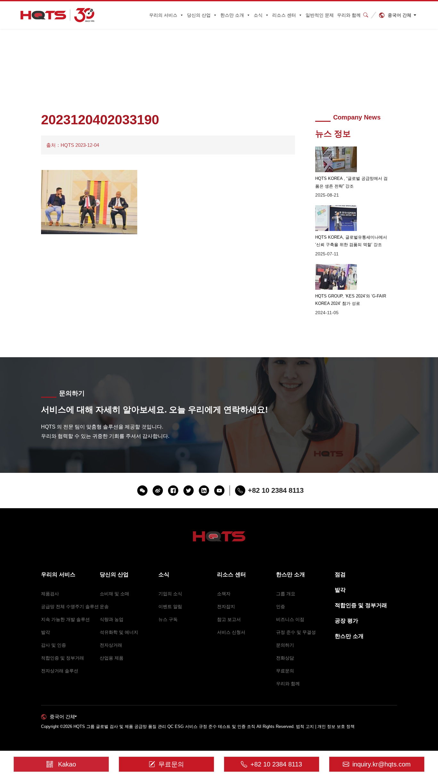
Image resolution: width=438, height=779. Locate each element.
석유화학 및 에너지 (119, 632)
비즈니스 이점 (290, 619)
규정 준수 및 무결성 (296, 632)
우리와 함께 (349, 15)
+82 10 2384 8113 (276, 764)
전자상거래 (111, 645)
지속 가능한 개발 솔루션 (65, 619)
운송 (104, 606)
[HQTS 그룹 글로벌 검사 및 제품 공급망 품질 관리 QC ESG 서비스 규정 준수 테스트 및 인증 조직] (58, 15)
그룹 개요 (285, 593)
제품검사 (50, 593)
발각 (45, 632)
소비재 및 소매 (114, 593)
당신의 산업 (199, 15)
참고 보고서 (229, 619)
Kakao (67, 764)
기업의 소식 (170, 593)
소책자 (224, 593)
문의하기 (285, 645)
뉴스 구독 (168, 619)
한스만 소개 (232, 15)
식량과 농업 (111, 619)
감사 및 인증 (53, 645)
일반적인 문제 (320, 15)
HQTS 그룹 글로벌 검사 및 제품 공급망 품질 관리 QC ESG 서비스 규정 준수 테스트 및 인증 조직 (164, 726)
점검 (340, 574)
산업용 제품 (111, 657)
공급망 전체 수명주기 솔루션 (70, 606)
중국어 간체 (399, 15)
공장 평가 (346, 621)
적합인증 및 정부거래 (62, 657)
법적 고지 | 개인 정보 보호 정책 (325, 726)
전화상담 (285, 657)
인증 (280, 606)
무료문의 (285, 670)
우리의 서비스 (163, 15)
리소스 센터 (284, 15)
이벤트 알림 (170, 606)
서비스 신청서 (231, 632)
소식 (258, 15)
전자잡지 (226, 606)
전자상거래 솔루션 (59, 670)
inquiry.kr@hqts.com (381, 764)
